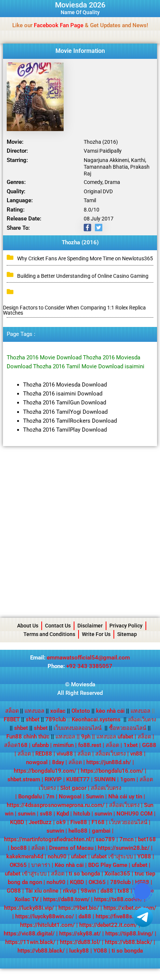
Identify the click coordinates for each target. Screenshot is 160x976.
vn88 (136, 753)
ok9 (61, 822)
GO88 (14, 890)
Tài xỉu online (41, 890)
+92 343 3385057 (89, 666)
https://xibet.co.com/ (129, 908)
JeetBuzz (40, 822)
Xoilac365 (117, 873)
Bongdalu (30, 796)
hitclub (81, 813)
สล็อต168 (16, 745)
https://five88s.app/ (120, 916)
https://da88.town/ (66, 899)
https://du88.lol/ (80, 942)
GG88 (149, 745)
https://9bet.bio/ (78, 908)
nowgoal (37, 762)
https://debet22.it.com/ (108, 925)
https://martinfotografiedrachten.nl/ (48, 839)
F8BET (12, 719)
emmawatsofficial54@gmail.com (88, 657)
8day (58, 762)
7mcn (126, 839)
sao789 (105, 839)
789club (55, 719)
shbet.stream (23, 779)
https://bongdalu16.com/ (112, 770)
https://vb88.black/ (128, 942)
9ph (85, 736)
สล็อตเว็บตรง (110, 753)
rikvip (69, 890)
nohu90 (57, 856)
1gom (127, 779)
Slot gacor (73, 788)
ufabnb (40, 745)
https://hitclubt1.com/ (47, 925)
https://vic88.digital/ (29, 933)
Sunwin (95, 796)
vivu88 (65, 753)
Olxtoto (83, 711)
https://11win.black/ (30, 942)
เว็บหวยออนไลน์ (128, 822)
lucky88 (79, 950)
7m (50, 796)
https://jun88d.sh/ (108, 762)
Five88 (78, 822)
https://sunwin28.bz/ (124, 848)
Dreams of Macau (71, 848)
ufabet (79, 856)
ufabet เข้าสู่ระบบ (112, 856)
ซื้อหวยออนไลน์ (127, 728)
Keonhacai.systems (96, 719)
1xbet (131, 745)
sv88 (46, 813)
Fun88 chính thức (27, 736)
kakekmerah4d (24, 856)
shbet (32, 719)
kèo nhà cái (110, 711)
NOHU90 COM (134, 813)
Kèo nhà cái (69, 865)
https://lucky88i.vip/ (29, 908)
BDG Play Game (107, 865)
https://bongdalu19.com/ (45, 770)
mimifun (63, 745)
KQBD (17, 822)
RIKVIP (53, 779)
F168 (98, 822)
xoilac (60, 711)
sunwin (26, 813)
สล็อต (12, 711)
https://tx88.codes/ (118, 899)
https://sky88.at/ (80, 933)
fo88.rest (89, 745)
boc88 (19, 848)
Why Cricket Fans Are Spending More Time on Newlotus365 (85, 258)
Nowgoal (70, 796)
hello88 (77, 830)
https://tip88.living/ (129, 933)
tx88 (123, 890)
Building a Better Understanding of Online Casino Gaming (82, 276)
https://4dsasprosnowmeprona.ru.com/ (56, 805)
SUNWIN (105, 779)
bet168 (147, 839)
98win (88, 890)
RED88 (43, 753)
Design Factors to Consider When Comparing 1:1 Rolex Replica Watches (74, 310)
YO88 (144, 856)
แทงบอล (37, 711)
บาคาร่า (40, 865)
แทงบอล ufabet (114, 736)
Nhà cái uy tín (125, 796)
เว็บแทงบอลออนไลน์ (78, 728)
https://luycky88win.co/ (44, 916)
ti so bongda (84, 873)
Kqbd (63, 813)
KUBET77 (78, 779)
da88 (106, 890)
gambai (101, 830)
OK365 (18, 865)
